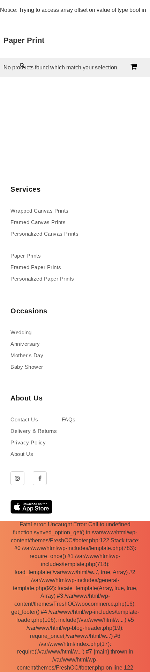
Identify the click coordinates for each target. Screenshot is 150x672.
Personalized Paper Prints (42, 279)
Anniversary (25, 344)
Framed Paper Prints (35, 267)
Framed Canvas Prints (38, 222)
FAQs (69, 419)
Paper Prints (25, 256)
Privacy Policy (28, 442)
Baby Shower (26, 367)
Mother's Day (26, 355)
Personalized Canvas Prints (44, 234)
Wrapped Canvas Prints (39, 211)
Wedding (21, 332)
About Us (21, 454)
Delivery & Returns (33, 431)
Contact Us (24, 419)
